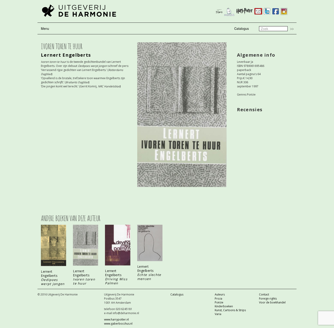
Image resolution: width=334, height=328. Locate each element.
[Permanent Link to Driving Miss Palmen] (117, 245)
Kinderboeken (224, 306)
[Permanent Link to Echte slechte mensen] (149, 243)
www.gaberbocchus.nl (118, 323)
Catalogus (241, 28)
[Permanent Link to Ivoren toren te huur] (85, 245)
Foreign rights (268, 298)
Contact (264, 294)
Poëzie (219, 302)
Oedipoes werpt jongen (53, 282)
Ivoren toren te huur (84, 281)
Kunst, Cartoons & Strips (230, 310)
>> (292, 28)
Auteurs (220, 294)
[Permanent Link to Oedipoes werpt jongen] (53, 245)
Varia (218, 314)
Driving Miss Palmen (116, 281)
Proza (218, 298)
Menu (45, 28)
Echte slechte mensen (149, 276)
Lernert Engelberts (66, 55)
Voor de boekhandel (272, 302)
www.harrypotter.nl (116, 319)
